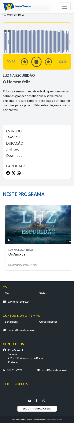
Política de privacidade (54, 420)
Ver (7, 293)
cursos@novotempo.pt (21, 330)
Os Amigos (16, 254)
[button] (66, 228)
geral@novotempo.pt (54, 370)
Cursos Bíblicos (48, 321)
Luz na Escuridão (19, 75)
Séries (43, 293)
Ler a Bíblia (11, 321)
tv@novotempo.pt (18, 301)
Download (14, 155)
